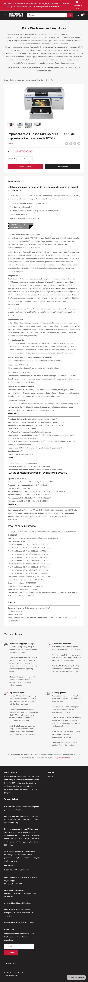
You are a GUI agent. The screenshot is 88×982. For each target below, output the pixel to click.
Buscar (50, 776)
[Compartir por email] (78, 143)
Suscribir (11, 953)
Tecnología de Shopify (11, 975)
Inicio (6, 80)
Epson (10, 144)
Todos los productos (17, 80)
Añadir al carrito (25, 167)
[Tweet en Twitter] (74, 143)
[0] (82, 15)
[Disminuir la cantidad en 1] (19, 159)
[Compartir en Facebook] (66, 143)
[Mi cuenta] (78, 15)
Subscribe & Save (77, 6)
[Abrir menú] (5, 15)
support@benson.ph (62, 758)
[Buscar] (70, 15)
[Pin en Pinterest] (70, 143)
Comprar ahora (63, 167)
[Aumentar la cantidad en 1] (30, 159)
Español (8, 963)
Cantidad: (11, 159)
